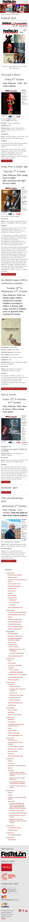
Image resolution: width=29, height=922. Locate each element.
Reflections (11, 712)
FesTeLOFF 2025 (12, 598)
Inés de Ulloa (12, 663)
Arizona (10, 795)
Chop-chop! (13, 600)
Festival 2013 (10, 837)
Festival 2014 (10, 833)
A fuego (10, 593)
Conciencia (13, 604)
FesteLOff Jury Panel (15, 697)
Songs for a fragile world (15, 619)
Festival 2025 (10, 573)
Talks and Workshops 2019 (15, 735)
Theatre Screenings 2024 (15, 629)
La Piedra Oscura (12, 830)
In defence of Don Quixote (17, 810)
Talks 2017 (11, 770)
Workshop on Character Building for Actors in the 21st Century (18, 821)
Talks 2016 (11, 801)
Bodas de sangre (12, 577)
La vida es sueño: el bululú (15, 746)
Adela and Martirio (15, 686)
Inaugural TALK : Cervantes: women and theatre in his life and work (18, 774)
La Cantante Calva (14, 602)
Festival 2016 (10, 790)
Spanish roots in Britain (14, 714)
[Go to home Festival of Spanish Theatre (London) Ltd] (8, 2)
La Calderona (11, 722)
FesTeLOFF (11, 668)
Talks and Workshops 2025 (15, 607)
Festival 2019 (10, 717)
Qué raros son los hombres (15, 749)
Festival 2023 (10, 631)
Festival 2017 (10, 758)
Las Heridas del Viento (14, 827)
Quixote (10, 792)
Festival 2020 (10, 708)
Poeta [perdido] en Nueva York (16, 614)
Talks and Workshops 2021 (15, 702)
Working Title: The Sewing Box (18, 674)
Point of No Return (15, 700)
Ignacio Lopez (12, 591)
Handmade (11, 719)
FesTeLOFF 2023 (6, 492)
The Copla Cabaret (7, 160)
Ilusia (9, 660)
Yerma (10, 728)
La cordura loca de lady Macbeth (17, 612)
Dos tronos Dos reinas (14, 583)
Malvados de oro (12, 740)
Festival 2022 (10, 658)
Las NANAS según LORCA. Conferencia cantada (14, 388)
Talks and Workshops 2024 (15, 626)
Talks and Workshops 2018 (15, 756)
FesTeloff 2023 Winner (14, 624)
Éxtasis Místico (12, 595)
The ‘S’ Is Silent (14, 647)
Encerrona (11, 763)
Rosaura (10, 760)
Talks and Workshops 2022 (15, 677)
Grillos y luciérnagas (13, 733)
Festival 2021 (10, 682)
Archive (8, 14)
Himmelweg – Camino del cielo (16, 765)
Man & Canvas (5, 482)
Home (2, 14)
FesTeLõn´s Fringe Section (17, 653)
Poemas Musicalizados (14, 586)
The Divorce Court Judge (15, 665)
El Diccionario (12, 839)
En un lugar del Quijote (14, 835)
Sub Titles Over (12, 588)
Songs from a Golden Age (8, 274)
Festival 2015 (10, 825)
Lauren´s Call (13, 693)
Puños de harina (12, 730)
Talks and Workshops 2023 (8, 561)
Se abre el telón (12, 710)
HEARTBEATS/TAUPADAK (16, 672)
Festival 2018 (10, 738)
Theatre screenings (13, 679)
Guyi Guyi (11, 753)
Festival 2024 (10, 610)
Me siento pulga (12, 751)
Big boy (10, 768)
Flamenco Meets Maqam (15, 575)
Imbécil (10, 617)
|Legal (3, 918)
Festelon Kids (12, 705)
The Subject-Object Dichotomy (18, 813)
